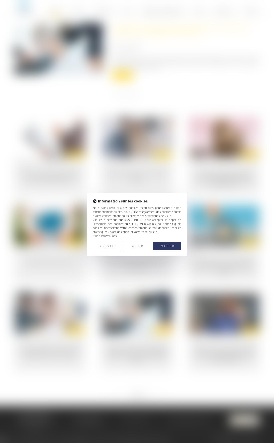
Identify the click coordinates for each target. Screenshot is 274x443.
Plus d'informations (105, 236)
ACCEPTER (167, 246)
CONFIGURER (107, 246)
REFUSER (137, 246)
